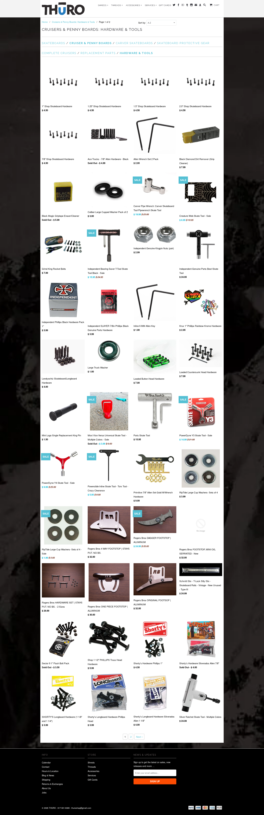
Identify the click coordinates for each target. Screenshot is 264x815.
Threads (117, 5)
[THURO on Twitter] (174, 5)
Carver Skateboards (134, 43)
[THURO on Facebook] (178, 5)
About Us (46, 788)
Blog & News (48, 775)
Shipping (46, 779)
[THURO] (63, 8)
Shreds (103, 5)
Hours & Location (50, 771)
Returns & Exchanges (52, 783)
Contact (45, 766)
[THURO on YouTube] (183, 5)
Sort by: (142, 22)
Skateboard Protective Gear (183, 43)
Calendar (46, 762)
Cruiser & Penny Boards (90, 43)
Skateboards (53, 43)
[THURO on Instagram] (191, 5)
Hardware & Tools (136, 53)
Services (151, 5)
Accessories (134, 5)
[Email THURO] (196, 5)
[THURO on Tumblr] (187, 5)
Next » (139, 736)
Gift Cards (165, 5)
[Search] (204, 5)
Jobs (44, 792)
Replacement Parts (98, 53)
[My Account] (200, 5)
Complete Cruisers (59, 53)
